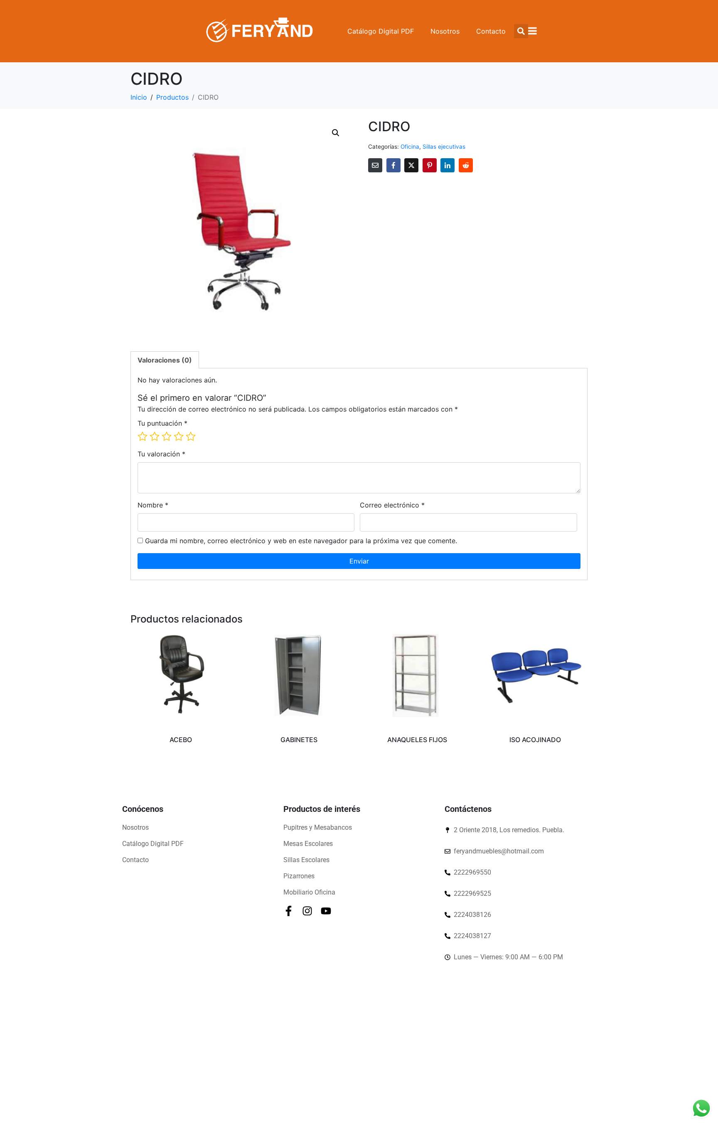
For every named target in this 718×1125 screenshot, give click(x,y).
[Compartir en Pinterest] (430, 165)
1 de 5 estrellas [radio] (143, 436)
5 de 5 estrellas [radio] (191, 436)
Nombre (153, 505)
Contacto (491, 31)
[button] (335, 132)
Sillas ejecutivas (444, 146)
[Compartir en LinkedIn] (447, 165)
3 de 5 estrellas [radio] (167, 436)
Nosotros (445, 31)
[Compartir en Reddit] (466, 165)
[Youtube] (326, 911)
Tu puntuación (162, 423)
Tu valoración (161, 454)
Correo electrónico (392, 505)
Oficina (410, 146)
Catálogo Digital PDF (380, 31)
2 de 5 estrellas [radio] (155, 436)
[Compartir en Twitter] (411, 165)
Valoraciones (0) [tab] (165, 360)
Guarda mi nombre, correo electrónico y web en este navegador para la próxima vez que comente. (301, 541)
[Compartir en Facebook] (393, 165)
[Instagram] (307, 911)
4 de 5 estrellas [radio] (179, 436)
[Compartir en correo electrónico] (375, 165)
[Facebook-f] (288, 911)
